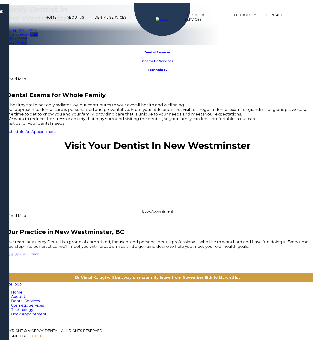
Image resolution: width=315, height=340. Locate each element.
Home (50, 17)
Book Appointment (157, 211)
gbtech (35, 336)
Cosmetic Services (194, 17)
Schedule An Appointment (31, 132)
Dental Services (110, 17)
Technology (244, 15)
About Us (75, 17)
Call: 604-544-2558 (22, 255)
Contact (274, 15)
